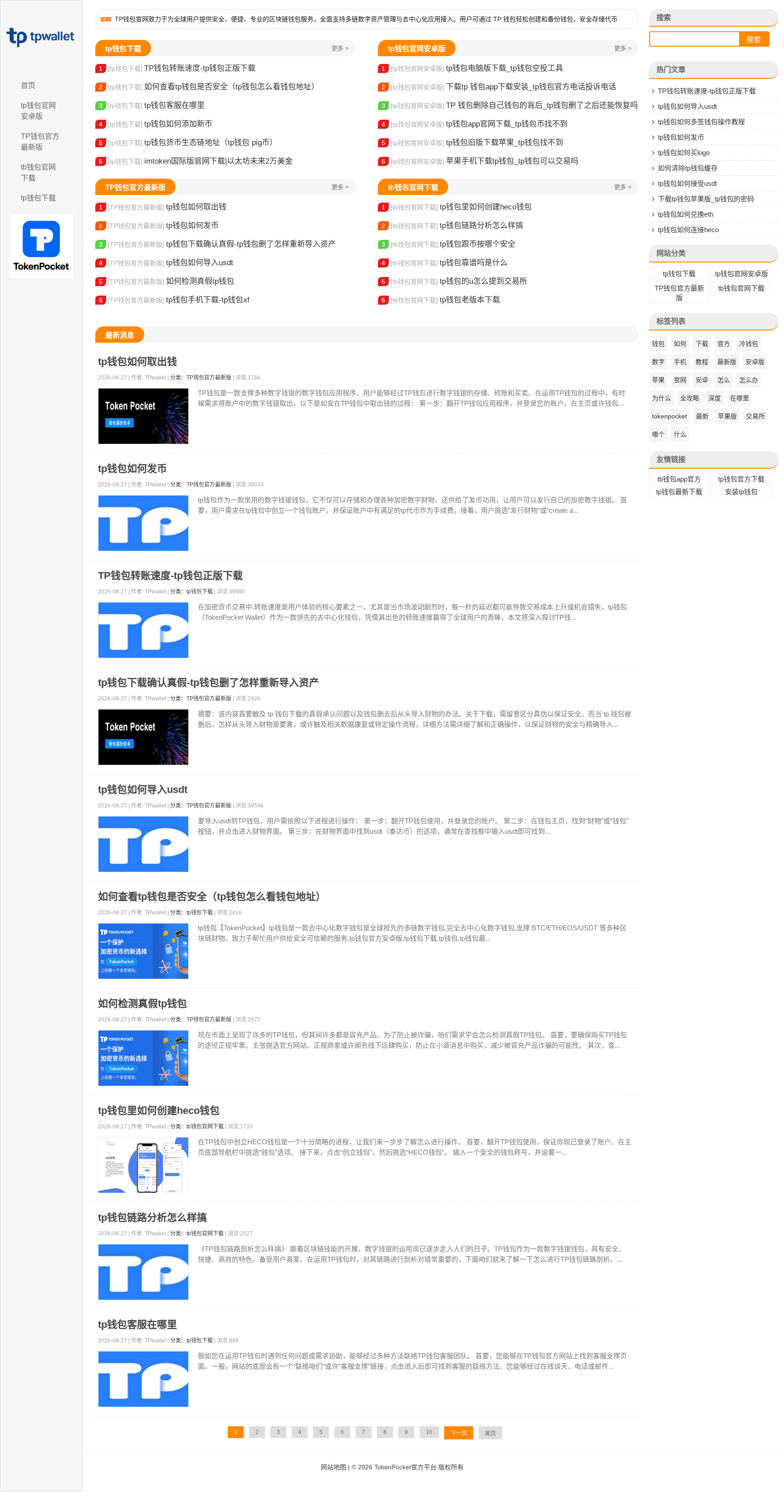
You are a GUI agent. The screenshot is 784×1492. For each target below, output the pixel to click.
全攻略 (689, 398)
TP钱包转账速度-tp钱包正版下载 (177, 68)
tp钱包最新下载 (679, 492)
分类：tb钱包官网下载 (197, 1126)
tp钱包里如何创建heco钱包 (457, 207)
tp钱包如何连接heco (688, 229)
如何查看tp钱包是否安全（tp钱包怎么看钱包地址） (209, 87)
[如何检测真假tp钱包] (143, 1058)
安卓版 (754, 361)
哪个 (658, 434)
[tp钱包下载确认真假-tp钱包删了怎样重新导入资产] (143, 737)
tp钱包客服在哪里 (152, 105)
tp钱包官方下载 (741, 479)
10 (429, 1432)
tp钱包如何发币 (159, 225)
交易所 (755, 416)
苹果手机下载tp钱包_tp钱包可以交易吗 (480, 161)
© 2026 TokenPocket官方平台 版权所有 (408, 1467)
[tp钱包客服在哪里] (143, 1379)
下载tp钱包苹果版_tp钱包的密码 (706, 199)
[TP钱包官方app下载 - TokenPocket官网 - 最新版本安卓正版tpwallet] (41, 37)
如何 (680, 343)
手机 (680, 361)
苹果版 (727, 416)
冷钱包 (748, 343)
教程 (702, 361)
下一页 (459, 1433)
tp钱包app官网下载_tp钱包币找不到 (475, 124)
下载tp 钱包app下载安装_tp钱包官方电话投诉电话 (499, 87)
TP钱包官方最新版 (40, 141)
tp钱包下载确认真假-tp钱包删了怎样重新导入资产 (217, 244)
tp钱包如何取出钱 (162, 207)
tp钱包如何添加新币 (155, 124)
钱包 (658, 343)
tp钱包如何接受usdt (687, 183)
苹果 (658, 380)
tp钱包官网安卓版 (38, 111)
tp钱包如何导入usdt (166, 262)
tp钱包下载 (38, 198)
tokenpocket (669, 416)
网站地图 (333, 1467)
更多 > (340, 48)
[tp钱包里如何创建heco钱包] (143, 1165)
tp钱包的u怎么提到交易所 (454, 281)
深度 (714, 398)
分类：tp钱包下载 (191, 591)
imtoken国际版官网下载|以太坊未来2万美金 (196, 161)
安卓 (702, 380)
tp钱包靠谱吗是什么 (445, 262)
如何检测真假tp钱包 (166, 281)
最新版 (726, 361)
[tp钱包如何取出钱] (143, 416)
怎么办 (748, 380)
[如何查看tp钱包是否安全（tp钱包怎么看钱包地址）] (143, 951)
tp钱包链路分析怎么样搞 (452, 225)
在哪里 (739, 398)
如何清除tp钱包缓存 (688, 168)
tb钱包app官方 (679, 479)
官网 (680, 380)
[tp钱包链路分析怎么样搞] (143, 1272)
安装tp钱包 (741, 492)
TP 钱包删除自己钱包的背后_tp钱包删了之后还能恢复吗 (510, 105)
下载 (702, 343)
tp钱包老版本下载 (441, 300)
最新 (702, 416)
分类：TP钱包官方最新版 (200, 377)
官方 (723, 343)
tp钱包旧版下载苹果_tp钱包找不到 (472, 142)
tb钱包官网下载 (38, 172)
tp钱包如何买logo (684, 152)
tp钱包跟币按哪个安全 (448, 244)
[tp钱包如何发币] (143, 523)
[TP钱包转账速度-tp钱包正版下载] (143, 630)
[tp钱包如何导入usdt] (143, 844)
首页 (28, 85)
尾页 (490, 1433)
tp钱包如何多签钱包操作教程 (701, 122)
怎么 (723, 380)
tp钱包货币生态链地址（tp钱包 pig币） (188, 142)
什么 (680, 434)
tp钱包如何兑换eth (685, 214)
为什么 (661, 398)
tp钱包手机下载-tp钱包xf (174, 300)
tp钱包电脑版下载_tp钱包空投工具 (472, 68)
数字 (658, 361)
